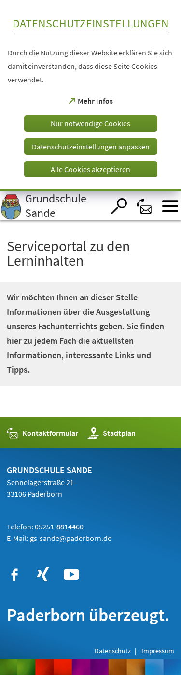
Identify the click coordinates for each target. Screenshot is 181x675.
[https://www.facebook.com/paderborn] (14, 574)
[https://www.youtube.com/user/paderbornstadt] (71, 574)
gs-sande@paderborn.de (70, 538)
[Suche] (119, 206)
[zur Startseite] (52, 205)
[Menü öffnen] (170, 206)
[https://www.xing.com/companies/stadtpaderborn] (43, 574)
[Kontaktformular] (144, 206)
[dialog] (90, 95)
